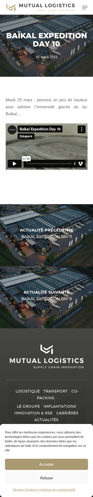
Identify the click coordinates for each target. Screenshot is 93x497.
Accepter (46, 464)
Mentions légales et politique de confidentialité (44, 490)
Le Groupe (28, 406)
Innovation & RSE (33, 413)
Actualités (46, 420)
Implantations (60, 406)
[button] (85, 7)
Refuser (46, 478)
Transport (56, 391)
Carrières (67, 413)
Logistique (28, 391)
